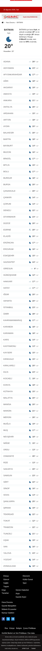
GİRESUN (21, 268)
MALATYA (21, 398)
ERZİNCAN (21, 243)
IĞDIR (21, 294)
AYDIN (21, 126)
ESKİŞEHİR (21, 255)
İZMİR (21, 314)
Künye (12, 628)
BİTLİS (21, 165)
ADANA (21, 61)
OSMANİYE (21, 456)
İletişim (19, 628)
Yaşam (6, 586)
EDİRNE (21, 230)
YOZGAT (21, 559)
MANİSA (21, 404)
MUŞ (21, 430)
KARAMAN (21, 333)
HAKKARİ (21, 281)
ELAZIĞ (21, 236)
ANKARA (21, 100)
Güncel (6, 579)
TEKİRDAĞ (21, 514)
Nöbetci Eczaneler (9, 609)
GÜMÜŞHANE (21, 275)
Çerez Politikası (29, 628)
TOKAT (21, 521)
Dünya (6, 576)
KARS (21, 340)
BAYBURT (21, 146)
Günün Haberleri (22, 590)
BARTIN (21, 139)
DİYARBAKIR (21, 217)
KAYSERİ (21, 352)
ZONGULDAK (21, 566)
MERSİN (21, 417)
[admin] (13, 619)
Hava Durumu (10, 22)
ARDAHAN (21, 113)
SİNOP (21, 488)
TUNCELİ (21, 534)
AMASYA (21, 94)
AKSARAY (21, 87)
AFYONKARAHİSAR (21, 74)
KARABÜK (21, 327)
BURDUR (21, 178)
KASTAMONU (21, 346)
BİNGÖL (21, 158)
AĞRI (21, 81)
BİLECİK (21, 152)
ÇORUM (21, 204)
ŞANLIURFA (21, 501)
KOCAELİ (21, 378)
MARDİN (21, 411)
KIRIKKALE (21, 359)
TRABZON (21, 527)
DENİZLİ (21, 210)
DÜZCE (21, 223)
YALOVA (21, 553)
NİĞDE (21, 443)
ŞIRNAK (21, 508)
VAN (21, 546)
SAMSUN (21, 475)
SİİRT (21, 482)
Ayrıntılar (25, 648)
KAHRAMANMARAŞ (21, 320)
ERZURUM (21, 249)
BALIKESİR (21, 133)
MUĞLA (21, 424)
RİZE (21, 462)
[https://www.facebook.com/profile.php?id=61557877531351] (3, 619)
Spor (25, 583)
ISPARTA (21, 301)
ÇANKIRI (21, 197)
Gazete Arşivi (21, 597)
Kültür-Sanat (28, 579)
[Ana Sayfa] (2, 22)
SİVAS (21, 495)
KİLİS (21, 372)
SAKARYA (21, 469)
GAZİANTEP (21, 262)
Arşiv (18, 593)
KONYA (21, 385)
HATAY (21, 288)
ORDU (21, 449)
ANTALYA (21, 107)
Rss (6, 628)
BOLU (21, 171)
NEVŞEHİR (21, 437)
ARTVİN (21, 120)
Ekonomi (26, 576)
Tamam (33, 648)
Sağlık (5, 583)
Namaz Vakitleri (8, 613)
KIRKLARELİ (21, 365)
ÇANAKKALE (21, 191)
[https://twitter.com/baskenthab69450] (8, 619)
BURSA (21, 184)
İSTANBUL (21, 307)
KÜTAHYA (21, 391)
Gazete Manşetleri (9, 606)
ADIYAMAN (21, 68)
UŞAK (21, 540)
